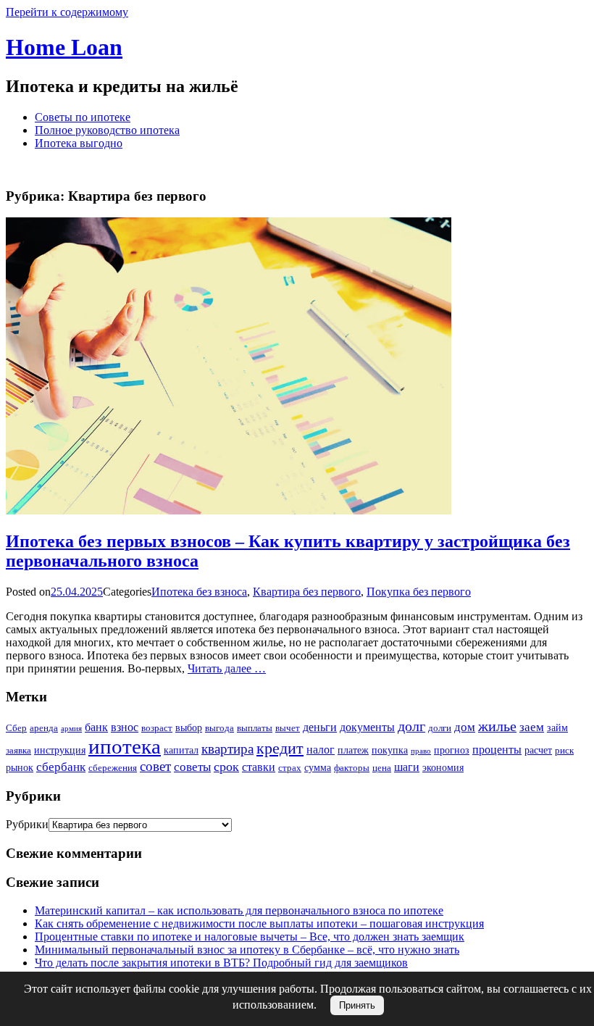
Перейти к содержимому (67, 12)
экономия (443, 767)
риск (564, 750)
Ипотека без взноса (199, 591)
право (421, 751)
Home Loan (64, 47)
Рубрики (27, 824)
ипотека (124, 746)
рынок (19, 767)
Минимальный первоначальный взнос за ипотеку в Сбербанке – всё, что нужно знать (247, 949)
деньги (320, 727)
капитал (181, 750)
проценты (497, 749)
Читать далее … (227, 668)
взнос (124, 727)
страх (289, 767)
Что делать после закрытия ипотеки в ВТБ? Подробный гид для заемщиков (221, 962)
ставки (258, 767)
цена (381, 767)
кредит (280, 748)
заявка (18, 750)
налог (320, 749)
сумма (317, 767)
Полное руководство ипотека (107, 130)
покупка (390, 750)
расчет (538, 750)
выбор (188, 727)
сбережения (112, 767)
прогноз (451, 750)
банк (96, 727)
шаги (406, 767)
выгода (219, 727)
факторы (351, 767)
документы (367, 727)
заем (531, 727)
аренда (44, 727)
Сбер (16, 727)
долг (411, 726)
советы (192, 767)
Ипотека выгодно (78, 143)
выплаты (254, 727)
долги (439, 727)
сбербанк (60, 767)
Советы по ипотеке (82, 117)
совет (155, 766)
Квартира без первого (307, 591)
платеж (353, 750)
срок (226, 766)
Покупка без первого (419, 591)
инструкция (59, 750)
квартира (227, 748)
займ (557, 727)
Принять (357, 1005)
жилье (497, 726)
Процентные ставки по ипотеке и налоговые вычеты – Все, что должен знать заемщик (249, 936)
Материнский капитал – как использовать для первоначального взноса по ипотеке (239, 910)
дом (464, 727)
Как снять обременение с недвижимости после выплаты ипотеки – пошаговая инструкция (259, 923)
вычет (287, 727)
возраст (156, 727)
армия (71, 729)
